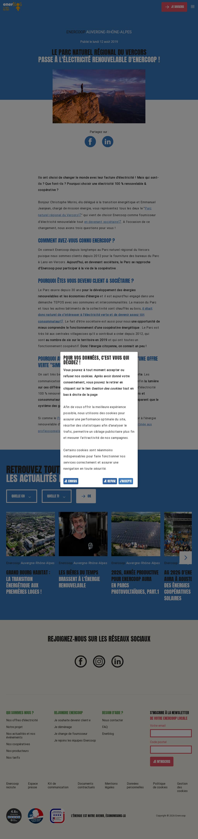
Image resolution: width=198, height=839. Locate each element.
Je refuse (110, 481)
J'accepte (126, 481)
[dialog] (99, 419)
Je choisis (71, 481)
